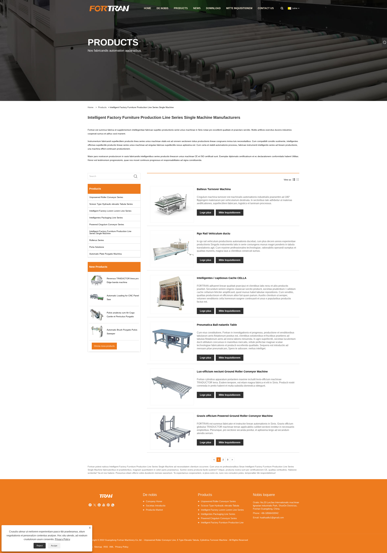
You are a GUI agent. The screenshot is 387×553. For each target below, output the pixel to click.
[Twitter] (94, 505)
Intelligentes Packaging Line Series (106, 217)
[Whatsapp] (112, 505)
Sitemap (98, 547)
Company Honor (154, 501)
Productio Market (154, 510)
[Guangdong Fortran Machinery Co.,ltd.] (109, 8)
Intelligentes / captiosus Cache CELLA (221, 278)
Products (102, 107)
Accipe (54, 545)
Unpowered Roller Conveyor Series (106, 197)
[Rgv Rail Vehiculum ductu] (172, 248)
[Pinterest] (108, 505)
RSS (106, 547)
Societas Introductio (155, 505)
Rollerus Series (96, 240)
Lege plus (205, 212)
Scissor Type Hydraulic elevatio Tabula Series (111, 204)
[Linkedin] (99, 505)
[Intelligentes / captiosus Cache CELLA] (172, 293)
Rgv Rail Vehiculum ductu (213, 233)
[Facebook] (90, 505)
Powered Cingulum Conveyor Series (106, 224)
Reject (40, 545)
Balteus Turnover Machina (214, 189)
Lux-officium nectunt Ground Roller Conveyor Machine (232, 371)
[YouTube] (103, 505)
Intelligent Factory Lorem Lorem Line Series (110, 211)
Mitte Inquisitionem (229, 212)
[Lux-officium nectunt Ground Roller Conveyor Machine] (172, 386)
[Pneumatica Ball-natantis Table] (172, 340)
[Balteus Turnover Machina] (172, 204)
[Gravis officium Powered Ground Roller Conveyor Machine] (172, 431)
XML (111, 547)
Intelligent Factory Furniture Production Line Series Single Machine (110, 232)
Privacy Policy (121, 547)
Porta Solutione (96, 247)
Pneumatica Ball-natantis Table (217, 324)
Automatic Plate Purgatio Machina (105, 254)
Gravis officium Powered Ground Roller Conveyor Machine (235, 415)
